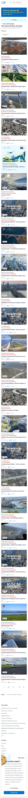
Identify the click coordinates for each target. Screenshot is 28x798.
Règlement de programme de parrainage (12, 728)
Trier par (3, 31)
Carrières (3, 751)
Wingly (3, 694)
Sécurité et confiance (7, 711)
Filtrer (15, 20)
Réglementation (5, 716)
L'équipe (3, 748)
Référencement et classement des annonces (13, 723)
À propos (3, 743)
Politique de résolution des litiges (10, 726)
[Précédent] (4, 687)
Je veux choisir (14, 788)
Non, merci (21, 758)
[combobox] (18, 2)
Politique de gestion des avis (9, 721)
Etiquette (3, 731)
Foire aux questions (6, 718)
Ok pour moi (14, 792)
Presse (3, 753)
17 (19, 687)
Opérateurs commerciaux (8, 733)
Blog (2, 746)
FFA (2, 736)
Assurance (4, 713)
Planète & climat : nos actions (9, 708)
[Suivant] (23, 687)
